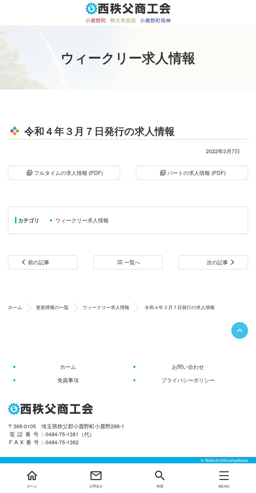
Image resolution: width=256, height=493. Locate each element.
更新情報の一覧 (52, 307)
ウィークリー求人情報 (82, 220)
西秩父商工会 (128, 13)
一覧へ (128, 262)
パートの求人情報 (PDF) (193, 173)
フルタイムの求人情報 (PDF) (64, 173)
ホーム (15, 307)
